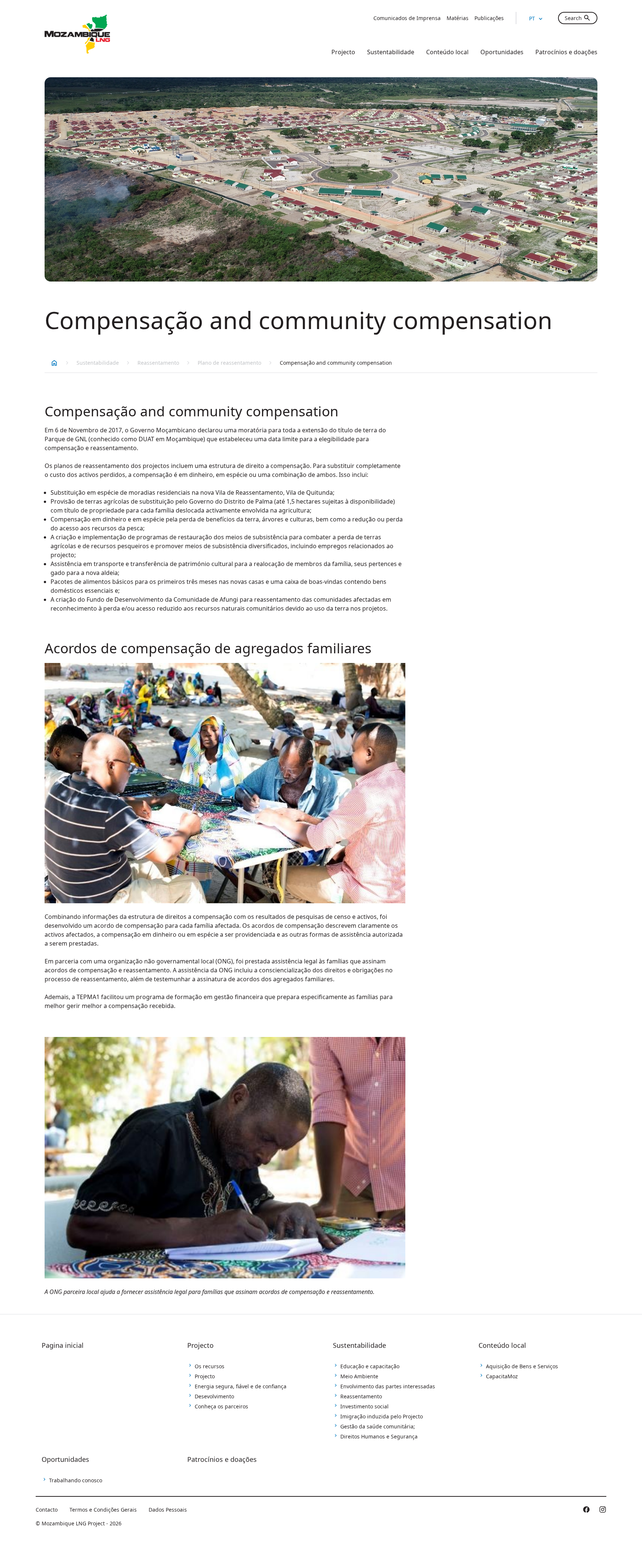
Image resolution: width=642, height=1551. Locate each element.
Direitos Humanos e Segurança (379, 1436)
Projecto (200, 1345)
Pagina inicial (63, 1345)
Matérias (457, 18)
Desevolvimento (214, 1396)
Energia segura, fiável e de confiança (240, 1386)
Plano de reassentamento (229, 362)
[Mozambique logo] (77, 34)
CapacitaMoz (502, 1376)
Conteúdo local (502, 1345)
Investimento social (364, 1406)
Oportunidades (65, 1459)
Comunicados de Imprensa (407, 18)
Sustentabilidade (98, 362)
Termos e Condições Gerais (103, 1509)
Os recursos (209, 1366)
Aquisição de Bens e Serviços (522, 1366)
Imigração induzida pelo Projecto (381, 1416)
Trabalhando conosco (75, 1480)
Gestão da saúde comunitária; (377, 1426)
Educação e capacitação (369, 1366)
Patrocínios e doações (222, 1459)
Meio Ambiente (359, 1376)
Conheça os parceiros (221, 1406)
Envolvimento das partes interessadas (387, 1386)
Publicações (489, 18)
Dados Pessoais (168, 1509)
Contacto (47, 1509)
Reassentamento (158, 362)
